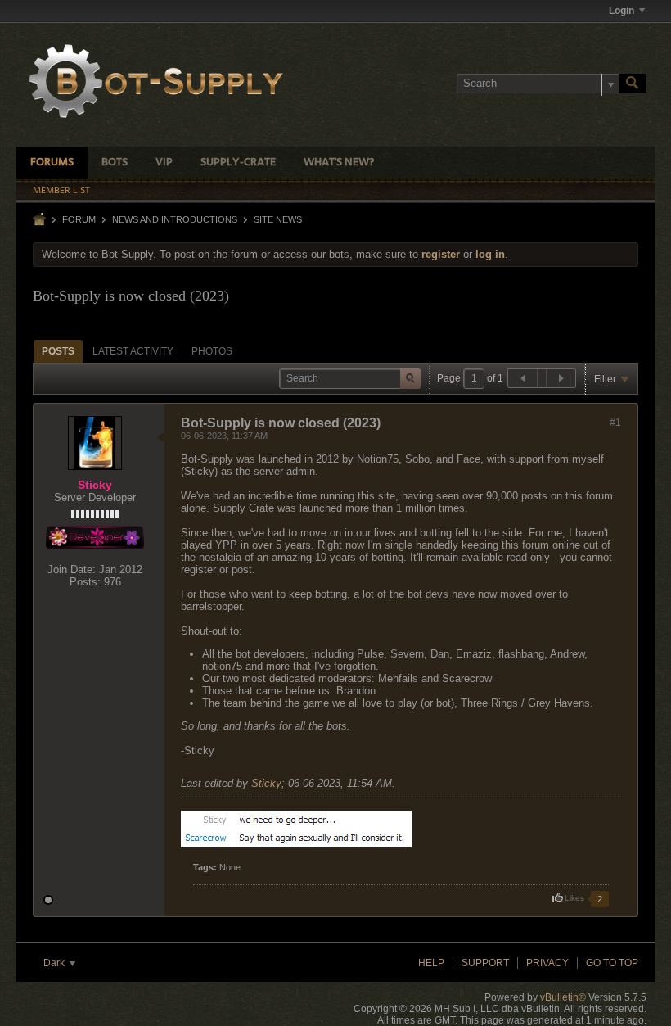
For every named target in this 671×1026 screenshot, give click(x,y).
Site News (278, 219)
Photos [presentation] (211, 351)
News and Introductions (174, 219)
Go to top (612, 963)
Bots (114, 162)
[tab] (58, 351)
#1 (615, 422)
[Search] (632, 83)
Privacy (547, 963)
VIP (164, 162)
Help (431, 963)
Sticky (266, 783)
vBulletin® (563, 997)
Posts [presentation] (58, 351)
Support (485, 963)
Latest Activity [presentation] (132, 351)
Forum (79, 219)
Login (621, 10)
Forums (52, 162)
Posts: (85, 582)
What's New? (339, 162)
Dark (55, 963)
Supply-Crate (238, 162)
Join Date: (71, 569)
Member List (61, 191)
